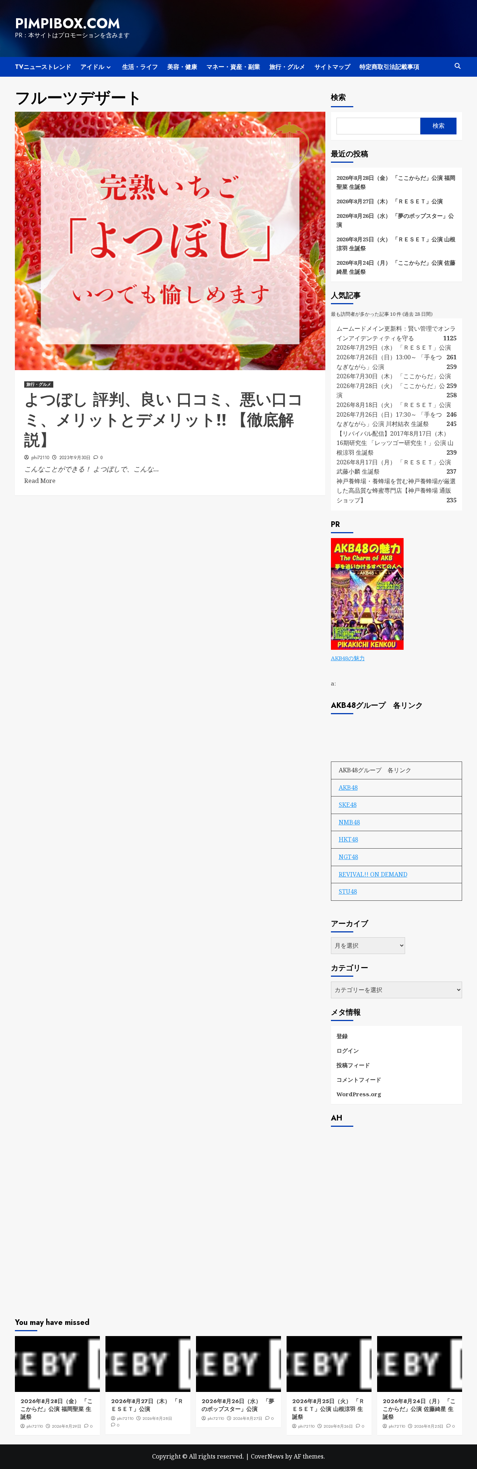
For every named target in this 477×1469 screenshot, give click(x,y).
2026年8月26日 (338, 1426)
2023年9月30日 (75, 457)
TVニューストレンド (43, 67)
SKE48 (348, 805)
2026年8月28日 (157, 1418)
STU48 (348, 891)
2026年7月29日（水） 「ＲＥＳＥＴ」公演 (394, 347)
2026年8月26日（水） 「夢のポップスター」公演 (395, 220)
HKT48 (348, 839)
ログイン (348, 1050)
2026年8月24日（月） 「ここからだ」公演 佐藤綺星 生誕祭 (396, 267)
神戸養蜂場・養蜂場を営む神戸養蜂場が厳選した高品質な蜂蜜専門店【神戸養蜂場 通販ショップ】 (396, 490)
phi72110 (40, 457)
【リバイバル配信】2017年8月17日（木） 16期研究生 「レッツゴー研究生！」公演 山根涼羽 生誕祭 (395, 443)
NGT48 (348, 857)
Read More (40, 481)
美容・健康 (182, 67)
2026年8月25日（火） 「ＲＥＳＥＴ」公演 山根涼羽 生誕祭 (396, 243)
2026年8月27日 (247, 1418)
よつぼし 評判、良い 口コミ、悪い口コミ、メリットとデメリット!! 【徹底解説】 (163, 419)
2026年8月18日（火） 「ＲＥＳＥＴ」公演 (394, 405)
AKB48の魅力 (348, 658)
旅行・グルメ (287, 67)
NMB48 (349, 822)
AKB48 (348, 787)
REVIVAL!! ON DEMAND (373, 874)
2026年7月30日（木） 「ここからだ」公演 (394, 376)
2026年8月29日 (66, 1426)
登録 (342, 1036)
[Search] (457, 66)
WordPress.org (359, 1094)
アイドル (92, 67)
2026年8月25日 (428, 1426)
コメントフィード (359, 1079)
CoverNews (267, 1456)
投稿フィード (353, 1065)
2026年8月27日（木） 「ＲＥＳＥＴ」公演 (390, 201)
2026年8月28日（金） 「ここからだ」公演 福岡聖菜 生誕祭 (396, 182)
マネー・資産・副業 (233, 67)
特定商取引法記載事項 (389, 67)
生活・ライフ (140, 67)
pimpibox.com (67, 23)
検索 (338, 97)
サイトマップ (332, 67)
